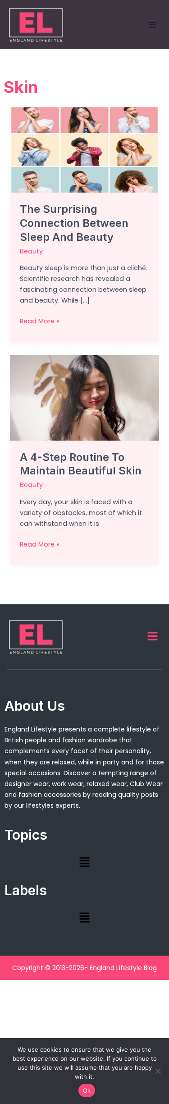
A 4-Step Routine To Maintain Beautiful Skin (81, 464)
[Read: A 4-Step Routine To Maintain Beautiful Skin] (84, 397)
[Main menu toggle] (152, 24)
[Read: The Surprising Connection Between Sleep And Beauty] (84, 149)
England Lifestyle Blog (123, 967)
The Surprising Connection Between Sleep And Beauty (74, 223)
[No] (157, 1071)
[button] (153, 637)
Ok (87, 1090)
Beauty (31, 251)
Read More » (39, 321)
